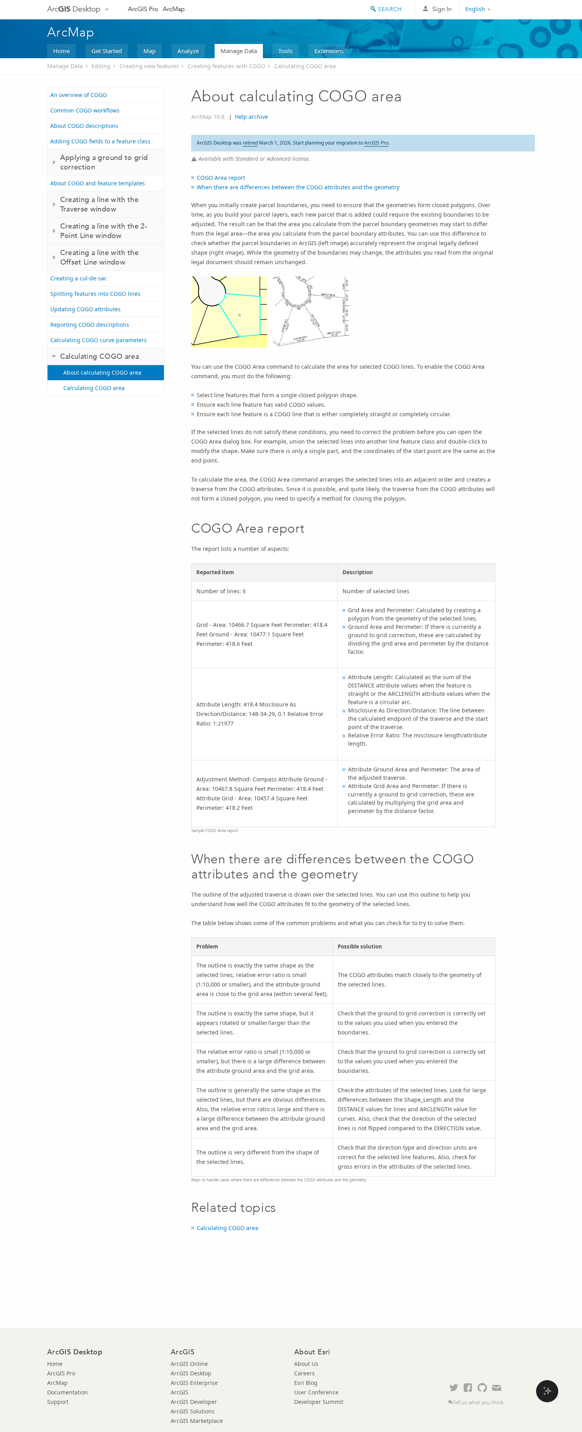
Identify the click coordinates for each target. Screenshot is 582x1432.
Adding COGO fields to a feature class (100, 141)
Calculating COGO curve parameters (98, 340)
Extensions (329, 51)
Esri (518, 9)
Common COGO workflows (85, 110)
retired (250, 142)
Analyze (188, 51)
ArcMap (174, 9)
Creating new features (149, 66)
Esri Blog (306, 1382)
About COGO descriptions (84, 125)
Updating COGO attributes (85, 309)
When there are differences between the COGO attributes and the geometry (298, 187)
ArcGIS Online (189, 1363)
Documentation (67, 1392)
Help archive (251, 116)
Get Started (106, 51)
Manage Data (239, 51)
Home (61, 51)
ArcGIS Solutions (193, 1411)
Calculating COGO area (305, 66)
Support (57, 1401)
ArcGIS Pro (143, 9)
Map (149, 51)
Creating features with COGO (226, 66)
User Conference (316, 1392)
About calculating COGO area (102, 372)
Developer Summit (318, 1401)
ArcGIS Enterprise (194, 1382)
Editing (100, 66)
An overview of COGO (78, 95)
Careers (304, 1373)
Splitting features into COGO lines (95, 293)
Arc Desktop (74, 8)
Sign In (442, 9)
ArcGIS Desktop (191, 1373)
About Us (306, 1363)
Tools (285, 51)
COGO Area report (221, 177)
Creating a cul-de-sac (78, 278)
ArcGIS (179, 1392)
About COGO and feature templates (97, 183)
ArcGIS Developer (194, 1401)
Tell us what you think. (479, 1402)
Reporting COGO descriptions (89, 324)
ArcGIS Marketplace (197, 1420)
